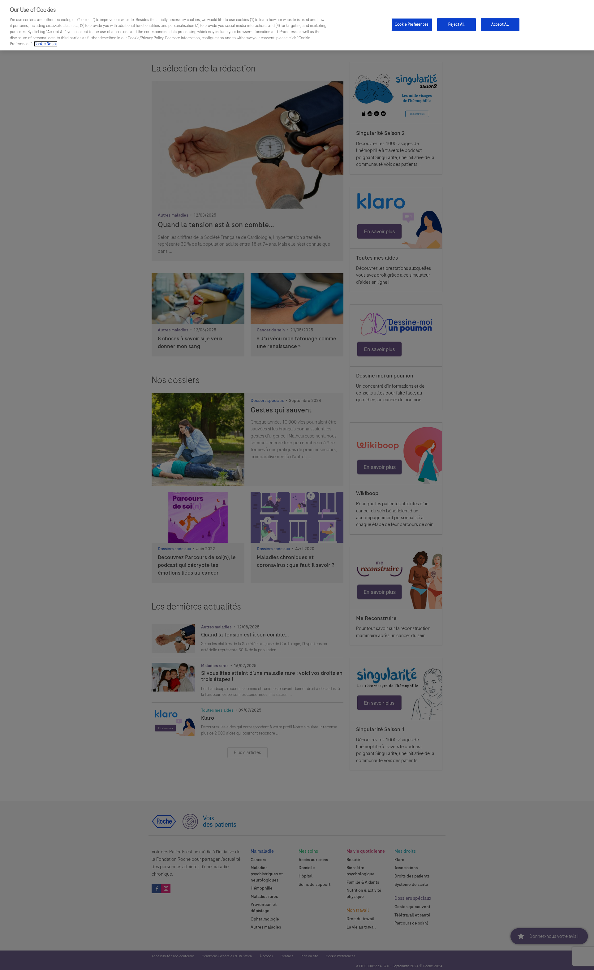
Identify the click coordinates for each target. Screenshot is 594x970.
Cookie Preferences (411, 24)
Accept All (500, 24)
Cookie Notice (46, 44)
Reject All (456, 24)
